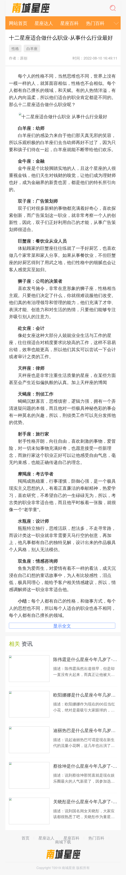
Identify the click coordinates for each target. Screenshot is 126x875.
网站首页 (18, 23)
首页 (26, 838)
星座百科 (69, 23)
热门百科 (95, 23)
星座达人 (44, 23)
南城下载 (63, 842)
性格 (15, 48)
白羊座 (31, 48)
